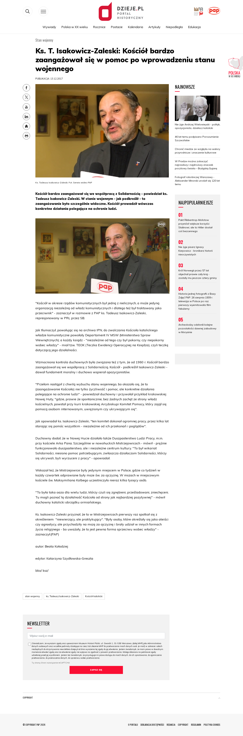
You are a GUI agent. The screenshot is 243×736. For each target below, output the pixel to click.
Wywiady (49, 27)
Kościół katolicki (93, 596)
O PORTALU (133, 724)
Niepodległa (174, 27)
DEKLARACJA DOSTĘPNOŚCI (152, 724)
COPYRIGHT (183, 724)
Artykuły (154, 27)
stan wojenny (32, 596)
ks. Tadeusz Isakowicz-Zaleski (62, 596)
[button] (219, 698)
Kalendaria (135, 27)
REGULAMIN (196, 724)
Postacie (117, 27)
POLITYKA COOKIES (212, 724)
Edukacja (194, 27)
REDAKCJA (171, 724)
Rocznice (99, 27)
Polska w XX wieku (74, 27)
